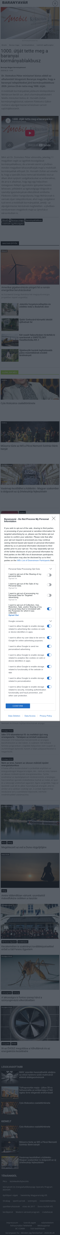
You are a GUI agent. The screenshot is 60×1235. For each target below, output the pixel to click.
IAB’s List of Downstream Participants (33, 560)
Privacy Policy (46, 716)
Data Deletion (14, 716)
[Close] (54, 519)
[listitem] (30, 568)
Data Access (30, 716)
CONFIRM (18, 706)
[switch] (49, 575)
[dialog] (30, 617)
